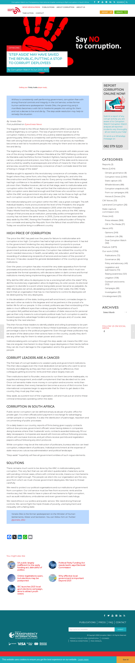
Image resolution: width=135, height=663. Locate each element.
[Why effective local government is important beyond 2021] (2, 331)
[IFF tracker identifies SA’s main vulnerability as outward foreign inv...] (133, 331)
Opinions (109, 232)
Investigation (111, 292)
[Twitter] (98, 2)
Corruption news (112, 177)
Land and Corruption (112, 204)
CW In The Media (113, 224)
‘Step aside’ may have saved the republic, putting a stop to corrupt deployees (35, 59)
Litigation (109, 278)
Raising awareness (113, 274)
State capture (111, 181)
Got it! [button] (126, 660)
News (105, 168)
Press (105, 216)
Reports (106, 164)
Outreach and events (114, 282)
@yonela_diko (18, 520)
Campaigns (110, 288)
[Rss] (114, 2)
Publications (110, 255)
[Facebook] (95, 2)
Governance (110, 259)
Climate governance (114, 173)
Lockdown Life (112, 236)
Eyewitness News (33, 124)
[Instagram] (106, 2)
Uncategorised (109, 296)
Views (105, 228)
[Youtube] (102, 2)
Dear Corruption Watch (115, 240)
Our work (107, 251)
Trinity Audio (32, 87)
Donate (119, 12)
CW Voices (107, 200)
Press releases (111, 220)
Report (105, 12)
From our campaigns (114, 192)
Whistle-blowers (112, 184)
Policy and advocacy (114, 263)
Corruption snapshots (115, 188)
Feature (106, 247)
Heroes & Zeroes (112, 196)
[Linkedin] (110, 2)
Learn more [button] (83, 659)
